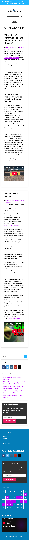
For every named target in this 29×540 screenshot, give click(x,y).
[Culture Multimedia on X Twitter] (7, 367)
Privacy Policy (7, 443)
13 (10, 501)
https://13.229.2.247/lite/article (12, 225)
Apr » (7, 510)
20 (11, 504)
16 (21, 501)
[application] (14, 525)
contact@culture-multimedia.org (15, 3)
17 (25, 501)
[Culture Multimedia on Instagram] (11, 367)
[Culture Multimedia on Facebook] (4, 367)
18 (3, 504)
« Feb (3, 510)
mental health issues (14, 318)
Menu (14, 21)
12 (7, 501)
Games (17, 200)
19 (7, 504)
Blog (16, 47)
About (5, 438)
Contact (5, 441)
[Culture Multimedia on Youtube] (15, 367)
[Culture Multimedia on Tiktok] (19, 367)
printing (14, 126)
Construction (11, 57)
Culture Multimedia (14, 17)
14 (14, 501)
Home (5, 436)
